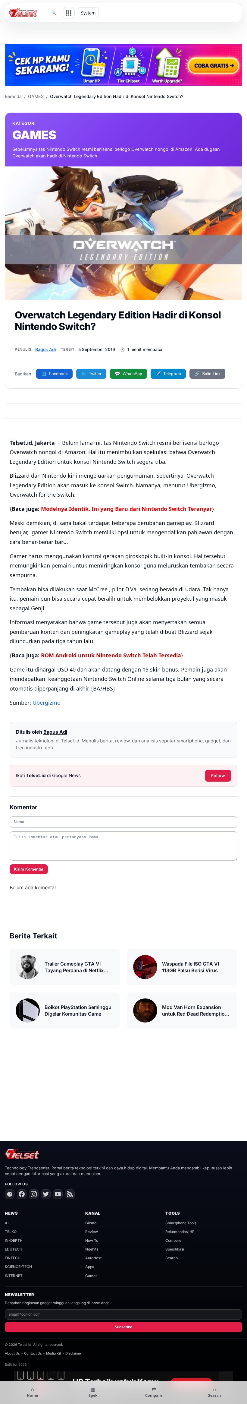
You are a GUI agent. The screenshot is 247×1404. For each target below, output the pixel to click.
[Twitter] (46, 1194)
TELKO (11, 1231)
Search (171, 1258)
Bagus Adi (45, 349)
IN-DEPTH (14, 1240)
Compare (173, 1240)
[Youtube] (58, 1194)
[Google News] (9, 1194)
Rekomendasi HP (180, 1231)
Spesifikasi (174, 1249)
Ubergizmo (47, 702)
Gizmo (90, 1223)
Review (91, 1231)
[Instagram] (34, 1194)
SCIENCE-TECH (18, 1266)
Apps (89, 1266)
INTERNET (14, 1275)
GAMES (36, 96)
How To (91, 1240)
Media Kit (53, 1353)
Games (91, 1275)
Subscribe (123, 1327)
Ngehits (91, 1249)
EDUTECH (13, 1249)
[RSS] (70, 1194)
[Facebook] (22, 1194)
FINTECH (12, 1258)
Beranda (13, 96)
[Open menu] (69, 13)
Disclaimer (73, 1353)
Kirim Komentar (28, 869)
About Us (12, 1353)
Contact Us (33, 1353)
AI (6, 1223)
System (88, 13)
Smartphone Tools (180, 1223)
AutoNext (93, 1258)
